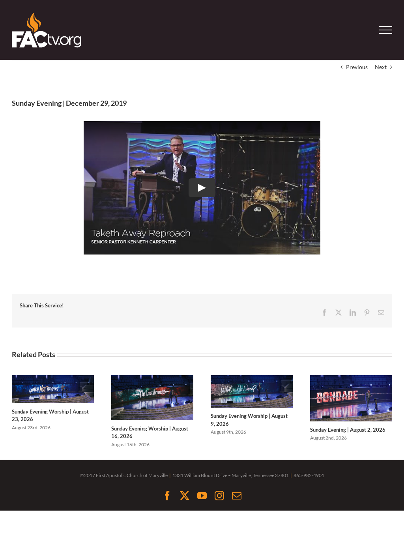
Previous (357, 67)
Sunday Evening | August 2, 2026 (347, 430)
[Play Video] (202, 187)
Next (381, 67)
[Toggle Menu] (386, 30)
